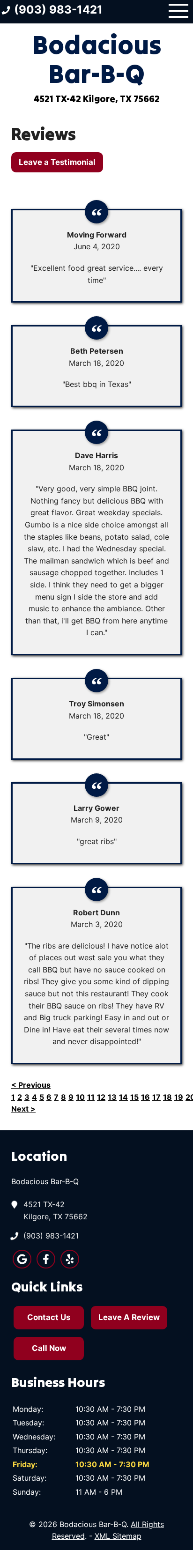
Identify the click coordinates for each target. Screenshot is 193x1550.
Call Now (49, 1348)
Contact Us (48, 1317)
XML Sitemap (118, 1536)
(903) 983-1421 (51, 1235)
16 (145, 1097)
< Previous (31, 1085)
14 (123, 1097)
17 (156, 1097)
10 (80, 1097)
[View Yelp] (70, 1265)
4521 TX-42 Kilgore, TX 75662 (55, 1210)
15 (134, 1097)
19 (178, 1097)
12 (101, 1097)
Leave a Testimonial (57, 162)
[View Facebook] (46, 1265)
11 (91, 1097)
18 (167, 1097)
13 (112, 1097)
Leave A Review (129, 1317)
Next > (23, 1108)
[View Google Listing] (22, 1265)
